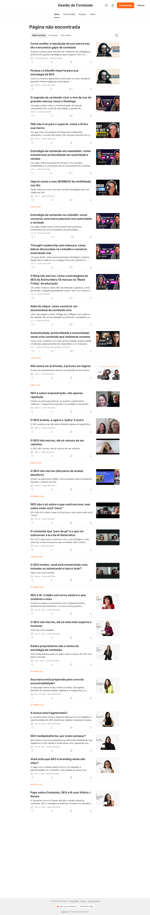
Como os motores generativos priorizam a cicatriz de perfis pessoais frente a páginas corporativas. (60, 80)
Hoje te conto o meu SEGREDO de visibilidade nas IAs (60, 183)
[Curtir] (32, 62)
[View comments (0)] (52, 62)
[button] (56, 14)
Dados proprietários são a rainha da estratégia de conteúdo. (54, 648)
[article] (75, 53)
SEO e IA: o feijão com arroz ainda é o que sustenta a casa (58, 597)
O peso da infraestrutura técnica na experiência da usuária (59, 370)
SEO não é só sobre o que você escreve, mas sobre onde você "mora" (60, 506)
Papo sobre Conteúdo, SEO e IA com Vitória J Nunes (60, 794)
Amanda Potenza (62, 347)
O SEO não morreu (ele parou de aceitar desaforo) (56, 472)
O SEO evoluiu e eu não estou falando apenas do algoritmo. (60, 424)
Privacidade (74, 901)
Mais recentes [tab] (39, 35)
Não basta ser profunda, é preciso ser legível (60, 366)
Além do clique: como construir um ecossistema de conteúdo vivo (53, 308)
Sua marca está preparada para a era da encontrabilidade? (57, 681)
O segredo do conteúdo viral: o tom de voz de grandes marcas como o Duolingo (60, 99)
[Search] (106, 5)
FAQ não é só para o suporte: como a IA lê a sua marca (59, 126)
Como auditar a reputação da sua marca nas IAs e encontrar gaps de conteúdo (60, 45)
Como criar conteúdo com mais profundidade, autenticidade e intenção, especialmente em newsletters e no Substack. (60, 342)
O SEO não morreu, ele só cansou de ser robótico (57, 442)
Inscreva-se (125, 5)
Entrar (141, 5)
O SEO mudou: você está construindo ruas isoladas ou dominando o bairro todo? (59, 566)
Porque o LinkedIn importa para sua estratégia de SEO (54, 72)
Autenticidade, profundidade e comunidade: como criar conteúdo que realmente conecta (60, 334)
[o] (108, 50)
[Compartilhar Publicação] (113, 5)
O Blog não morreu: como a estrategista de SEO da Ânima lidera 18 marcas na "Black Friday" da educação (59, 279)
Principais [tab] (53, 35)
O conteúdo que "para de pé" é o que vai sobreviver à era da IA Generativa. (56, 533)
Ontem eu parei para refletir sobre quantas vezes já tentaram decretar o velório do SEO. (61, 480)
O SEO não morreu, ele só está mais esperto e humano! (60, 624)
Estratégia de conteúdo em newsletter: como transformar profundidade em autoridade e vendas (60, 154)
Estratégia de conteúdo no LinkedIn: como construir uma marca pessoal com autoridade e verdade (61, 218)
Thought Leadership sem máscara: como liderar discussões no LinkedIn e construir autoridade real (58, 249)
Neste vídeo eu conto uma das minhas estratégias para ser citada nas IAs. (59, 191)
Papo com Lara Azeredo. (42, 572)
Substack (64, 911)
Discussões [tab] (66, 35)
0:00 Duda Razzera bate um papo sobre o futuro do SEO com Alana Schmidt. (61, 655)
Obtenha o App (86, 906)
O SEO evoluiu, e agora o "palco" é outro (57, 420)
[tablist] (51, 35)
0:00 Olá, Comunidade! (42, 629)
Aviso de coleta (94, 901)
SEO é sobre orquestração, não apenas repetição (56, 395)
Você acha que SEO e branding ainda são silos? (57, 761)
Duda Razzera (56, 58)
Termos (83, 901)
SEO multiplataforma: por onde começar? (58, 736)
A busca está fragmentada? (49, 713)
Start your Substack (67, 906)
